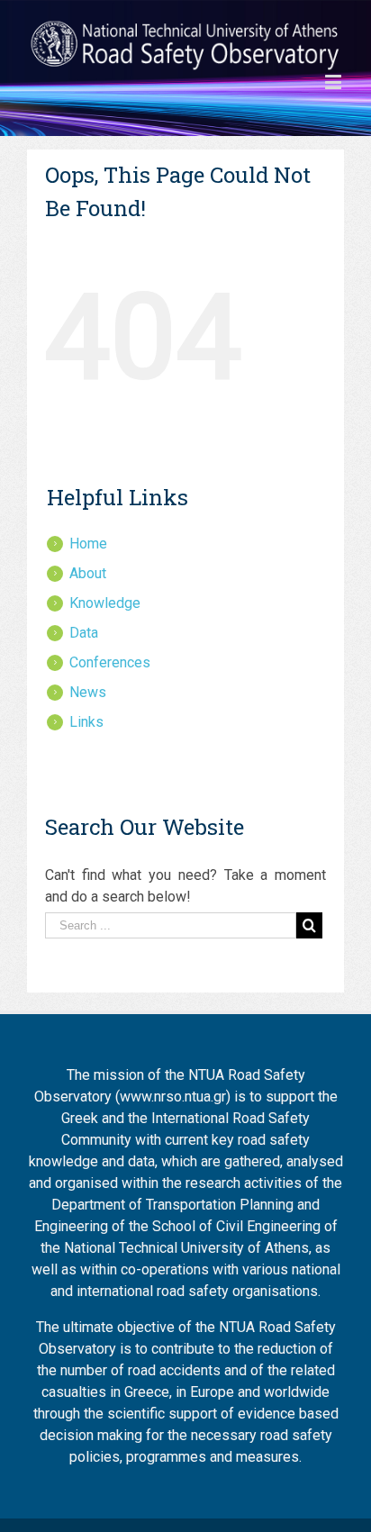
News (87, 692)
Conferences (109, 662)
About (87, 573)
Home (88, 543)
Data (83, 632)
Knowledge (104, 603)
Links (86, 721)
